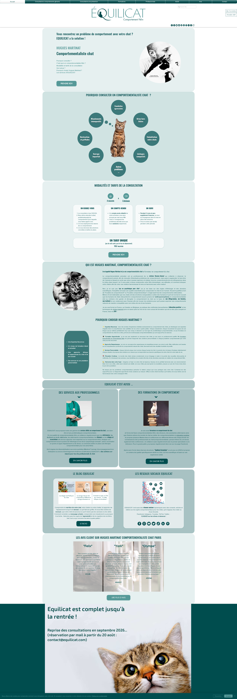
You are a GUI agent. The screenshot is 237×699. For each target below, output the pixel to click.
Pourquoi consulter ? (63, 61)
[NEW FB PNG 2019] (172, 25)
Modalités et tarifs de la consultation (69, 66)
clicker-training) (118, 309)
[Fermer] (235, 696)
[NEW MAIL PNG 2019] (189, 25)
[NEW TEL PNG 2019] (191, 25)
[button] (231, 11)
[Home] (110, 196)
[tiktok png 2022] (181, 25)
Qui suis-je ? (60, 68)
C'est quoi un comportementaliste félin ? (71, 63)
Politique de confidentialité (99, 696)
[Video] (126, 196)
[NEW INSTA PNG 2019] (174, 25)
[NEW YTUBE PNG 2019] (177, 25)
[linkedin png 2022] (184, 25)
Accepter (228, 696)
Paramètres (218, 696)
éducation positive (175, 307)
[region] (158, 63)
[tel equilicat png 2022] (193, 25)
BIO (115, 311)
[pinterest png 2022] (186, 25)
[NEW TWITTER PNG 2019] (179, 25)
